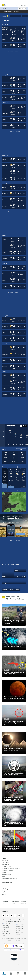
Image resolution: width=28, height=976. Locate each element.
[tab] (21, 426)
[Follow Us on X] (23, 915)
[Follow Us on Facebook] (3, 915)
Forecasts (21, 8)
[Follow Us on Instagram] (7, 915)
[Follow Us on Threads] (19, 915)
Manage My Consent (7, 870)
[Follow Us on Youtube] (11, 915)
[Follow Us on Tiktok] (15, 915)
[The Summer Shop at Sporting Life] (23, 588)
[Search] (16, 5)
